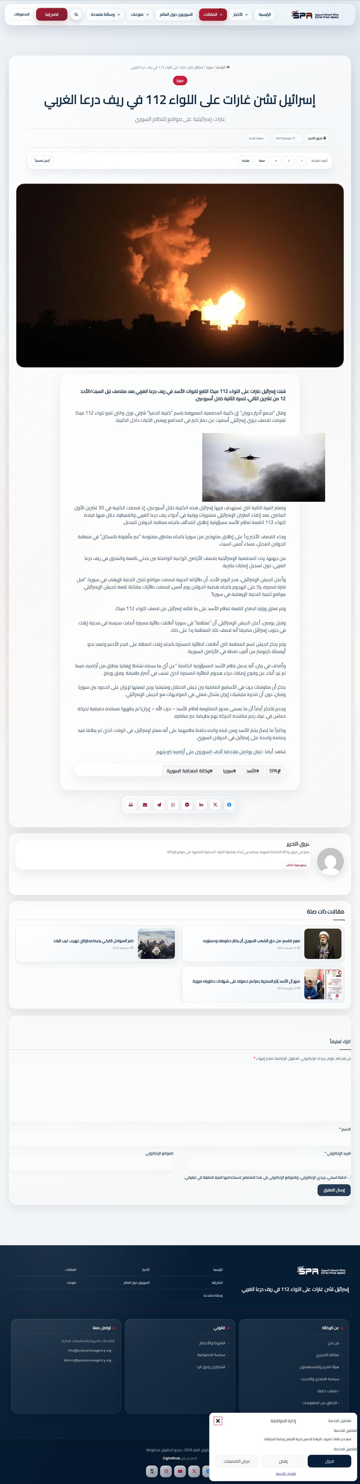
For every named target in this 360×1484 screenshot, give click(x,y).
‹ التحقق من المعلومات (320, 1402)
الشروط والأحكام (212, 1342)
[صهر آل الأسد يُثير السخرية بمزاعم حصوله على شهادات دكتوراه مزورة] (322, 984)
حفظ (262, 160)
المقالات (210, 14)
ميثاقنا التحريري (327, 1354)
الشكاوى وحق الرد (211, 1366)
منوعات (137, 14)
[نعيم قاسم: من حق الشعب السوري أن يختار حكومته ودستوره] (322, 944)
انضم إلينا (51, 14)
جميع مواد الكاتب (296, 865)
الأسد (251, 770)
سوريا (209, 67)
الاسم (345, 1129)
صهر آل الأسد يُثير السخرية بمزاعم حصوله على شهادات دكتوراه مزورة (246, 981)
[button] (218, 1421)
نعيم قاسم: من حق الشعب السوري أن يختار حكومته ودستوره (251, 941)
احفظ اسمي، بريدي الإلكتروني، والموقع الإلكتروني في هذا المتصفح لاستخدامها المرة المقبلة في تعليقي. (265, 1177)
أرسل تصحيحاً (42, 160)
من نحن (333, 1342)
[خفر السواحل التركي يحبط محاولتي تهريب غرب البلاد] (156, 944)
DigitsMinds (171, 1458)
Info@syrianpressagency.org (89, 1350)
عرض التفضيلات (237, 1461)
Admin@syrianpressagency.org (87, 1360)
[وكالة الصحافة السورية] (313, 14)
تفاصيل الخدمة (286, 1473)
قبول (329, 1461)
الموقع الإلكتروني (159, 1153)
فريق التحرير (315, 138)
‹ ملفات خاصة (328, 1390)
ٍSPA (273, 770)
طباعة (245, 160)
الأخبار (237, 14)
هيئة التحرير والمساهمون (319, 1366)
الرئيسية (265, 14)
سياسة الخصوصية (211, 1354)
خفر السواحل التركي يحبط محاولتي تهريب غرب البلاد (93, 941)
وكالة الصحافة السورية (188, 770)
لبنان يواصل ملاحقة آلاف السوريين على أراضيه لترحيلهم (209, 751)
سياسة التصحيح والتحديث (320, 1378)
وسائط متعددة (103, 14)
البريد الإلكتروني (338, 1153)
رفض (283, 1461)
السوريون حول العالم (176, 14)
